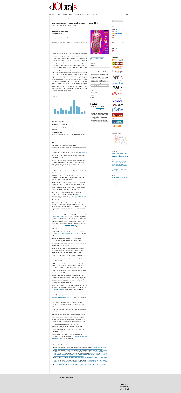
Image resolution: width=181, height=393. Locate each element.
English (115, 31)
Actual (59, 14)
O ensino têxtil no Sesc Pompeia (120, 177)
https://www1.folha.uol (64, 279)
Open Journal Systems (117, 185)
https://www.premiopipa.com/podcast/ (71, 233)
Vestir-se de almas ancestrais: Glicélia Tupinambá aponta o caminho (82, 357)
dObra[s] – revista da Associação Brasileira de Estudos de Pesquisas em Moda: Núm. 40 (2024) (80, 355)
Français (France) (118, 35)
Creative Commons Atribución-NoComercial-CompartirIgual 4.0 (98, 109)
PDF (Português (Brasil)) (97, 58)
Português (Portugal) (119, 42)
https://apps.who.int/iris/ (60, 289)
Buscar (129, 14)
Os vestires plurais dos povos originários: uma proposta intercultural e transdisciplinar (80, 354)
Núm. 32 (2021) (64, 18)
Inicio (53, 18)
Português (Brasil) (118, 40)
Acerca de (51, 14)
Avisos (88, 14)
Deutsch (116, 29)
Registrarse (125, 1)
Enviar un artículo (117, 21)
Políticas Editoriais (79, 14)
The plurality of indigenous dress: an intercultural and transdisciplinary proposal (76, 364)
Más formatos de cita (95, 85)
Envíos (70, 14)
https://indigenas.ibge (70, 225)
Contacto (95, 14)
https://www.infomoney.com (65, 328)
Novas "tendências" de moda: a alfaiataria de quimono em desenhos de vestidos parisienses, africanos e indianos (120, 156)
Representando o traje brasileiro (120, 174)
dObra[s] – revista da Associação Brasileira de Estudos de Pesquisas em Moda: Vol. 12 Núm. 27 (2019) (78, 349)
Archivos (65, 14)
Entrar (130, 1)
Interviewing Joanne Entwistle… (99, 347)
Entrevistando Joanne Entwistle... (100, 350)
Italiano (116, 37)
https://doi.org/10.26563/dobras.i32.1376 (64, 38)
